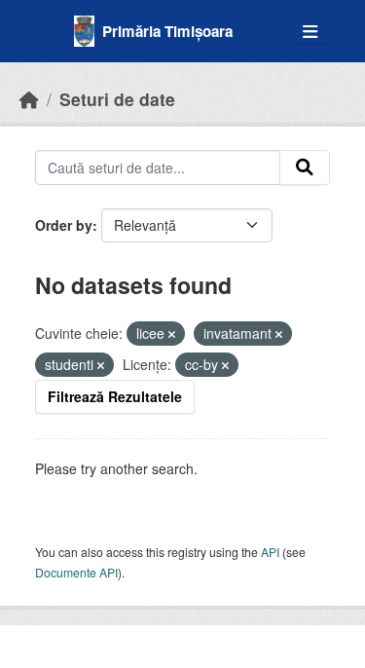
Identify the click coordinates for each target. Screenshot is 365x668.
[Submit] (304, 167)
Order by (63, 225)
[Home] (29, 99)
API (270, 551)
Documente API (76, 572)
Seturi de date (117, 99)
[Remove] (171, 334)
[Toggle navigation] (310, 32)
